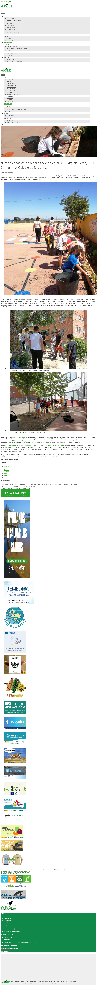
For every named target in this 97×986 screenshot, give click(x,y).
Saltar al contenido (6, 1)
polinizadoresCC (65, 484)
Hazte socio (8, 42)
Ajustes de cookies (66, 983)
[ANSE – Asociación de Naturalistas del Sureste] (6, 73)
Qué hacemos (8, 34)
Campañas (10, 38)
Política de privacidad (57, 983)
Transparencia (11, 27)
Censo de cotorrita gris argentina (12, 931)
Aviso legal (48, 983)
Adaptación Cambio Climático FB (29, 484)
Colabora (7, 44)
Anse (5, 16)
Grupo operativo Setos (10, 941)
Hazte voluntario (8, 920)
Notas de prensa (11, 54)
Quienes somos (11, 18)
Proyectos (10, 36)
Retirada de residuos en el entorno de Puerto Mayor (15, 488)
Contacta (9, 31)
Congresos (10, 40)
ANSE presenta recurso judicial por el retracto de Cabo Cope (18, 486)
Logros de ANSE (11, 23)
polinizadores (56, 484)
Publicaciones (11, 59)
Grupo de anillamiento (9, 929)
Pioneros (12, 22)
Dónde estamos (11, 25)
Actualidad (10, 484)
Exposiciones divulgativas (14, 61)
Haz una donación (12, 46)
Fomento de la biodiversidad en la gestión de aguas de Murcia (20, 942)
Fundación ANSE (8, 937)
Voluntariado (74, 484)
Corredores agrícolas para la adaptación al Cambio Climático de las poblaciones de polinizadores (36, 445)
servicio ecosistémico (19, 437)
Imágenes (9, 55)
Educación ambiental (45, 484)
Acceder (43, 983)
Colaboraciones (12, 29)
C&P (23, 983)
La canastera (7, 939)
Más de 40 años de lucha (14, 20)
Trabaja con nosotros (13, 33)
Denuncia (9, 50)
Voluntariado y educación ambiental (18, 48)
